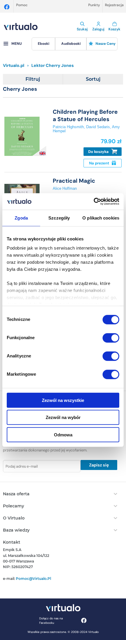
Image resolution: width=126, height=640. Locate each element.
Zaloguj (98, 29)
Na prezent (99, 163)
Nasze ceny (105, 43)
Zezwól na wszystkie (63, 400)
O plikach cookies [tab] (100, 217)
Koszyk (114, 29)
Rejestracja (114, 5)
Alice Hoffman (65, 188)
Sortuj (93, 79)
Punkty (94, 5)
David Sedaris (98, 127)
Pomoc (22, 5)
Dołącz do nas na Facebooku (51, 620)
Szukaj (82, 29)
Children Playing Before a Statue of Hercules (85, 115)
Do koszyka (99, 151)
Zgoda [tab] (21, 217)
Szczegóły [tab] (59, 217)
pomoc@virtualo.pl (33, 578)
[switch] (111, 337)
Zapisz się (99, 465)
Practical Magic (74, 180)
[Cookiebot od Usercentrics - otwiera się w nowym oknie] (93, 201)
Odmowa (63, 434)
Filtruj (32, 79)
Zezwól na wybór (63, 417)
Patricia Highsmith (68, 127)
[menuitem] (43, 43)
